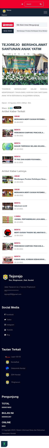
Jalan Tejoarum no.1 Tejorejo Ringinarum (19, 287)
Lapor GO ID (16, 357)
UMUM (17, 116)
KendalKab (14, 362)
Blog (8, 335)
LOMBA (17, 216)
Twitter (9, 320)
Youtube (10, 330)
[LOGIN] (22, 4)
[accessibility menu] (4, 444)
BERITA (17, 130)
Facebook (10, 314)
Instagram (10, 325)
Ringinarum (15, 382)
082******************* (11, 291)
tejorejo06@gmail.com (12, 294)
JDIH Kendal (15, 375)
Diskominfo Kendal (17, 368)
